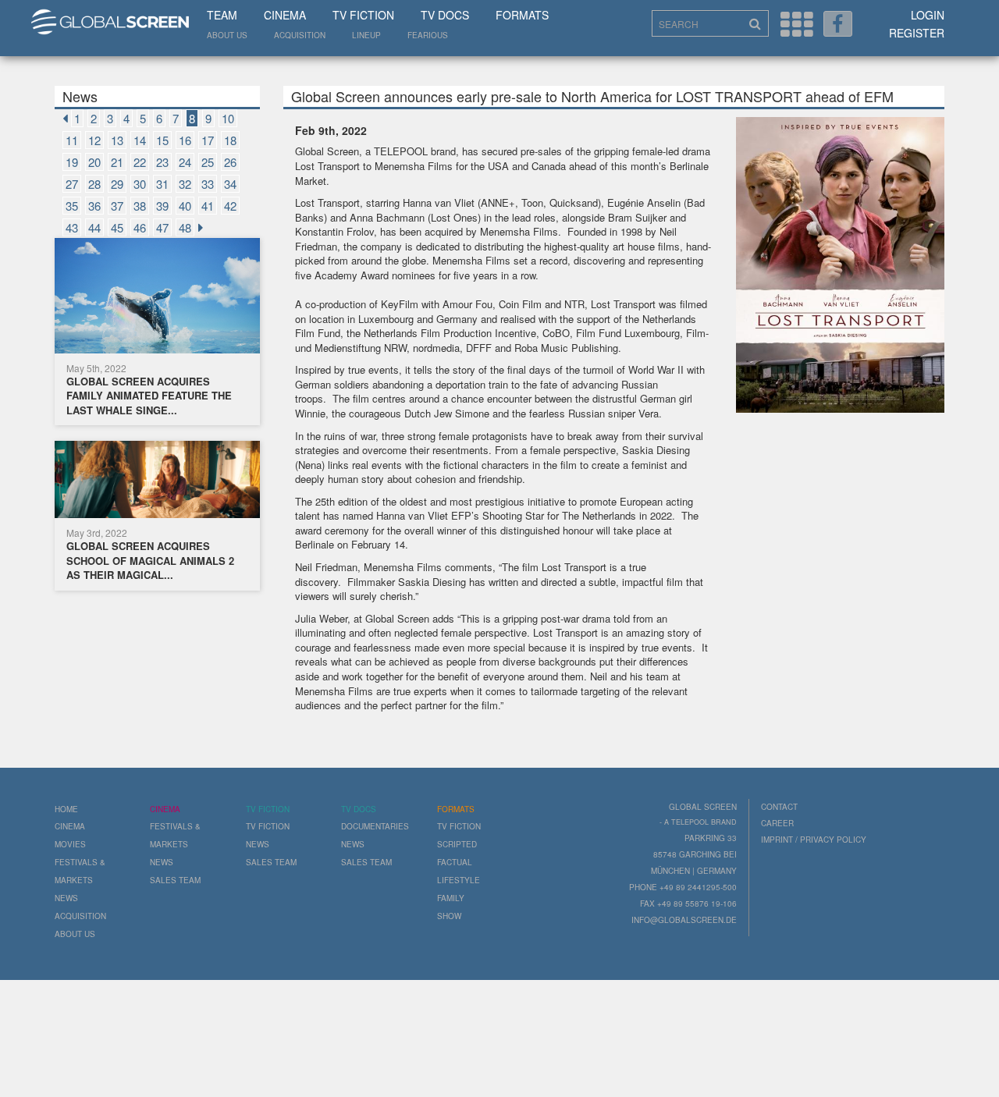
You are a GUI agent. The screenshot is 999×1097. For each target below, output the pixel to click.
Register (916, 33)
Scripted (457, 844)
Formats (522, 15)
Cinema (285, 15)
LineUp (366, 35)
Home (66, 809)
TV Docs (445, 15)
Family (450, 898)
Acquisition (299, 35)
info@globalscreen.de (684, 919)
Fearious (427, 35)
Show (449, 916)
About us (227, 35)
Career (777, 823)
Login (927, 15)
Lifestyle (458, 880)
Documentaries (375, 826)
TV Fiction (363, 15)
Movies (70, 844)
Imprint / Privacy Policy (813, 839)
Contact (779, 806)
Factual (454, 862)
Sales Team (175, 880)
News (66, 898)
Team (222, 15)
